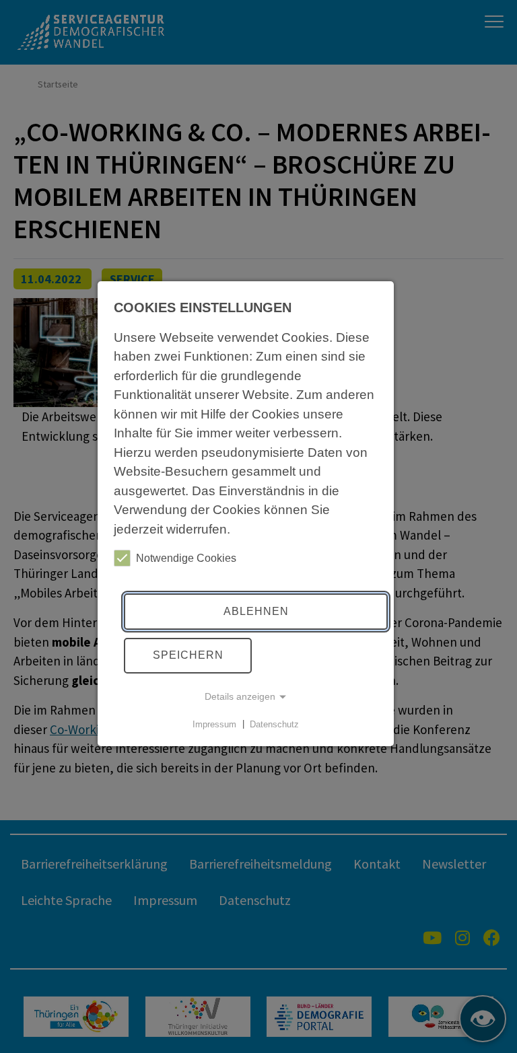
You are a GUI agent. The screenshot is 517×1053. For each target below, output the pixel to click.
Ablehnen (256, 611)
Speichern (188, 655)
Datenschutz (274, 724)
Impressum (214, 724)
